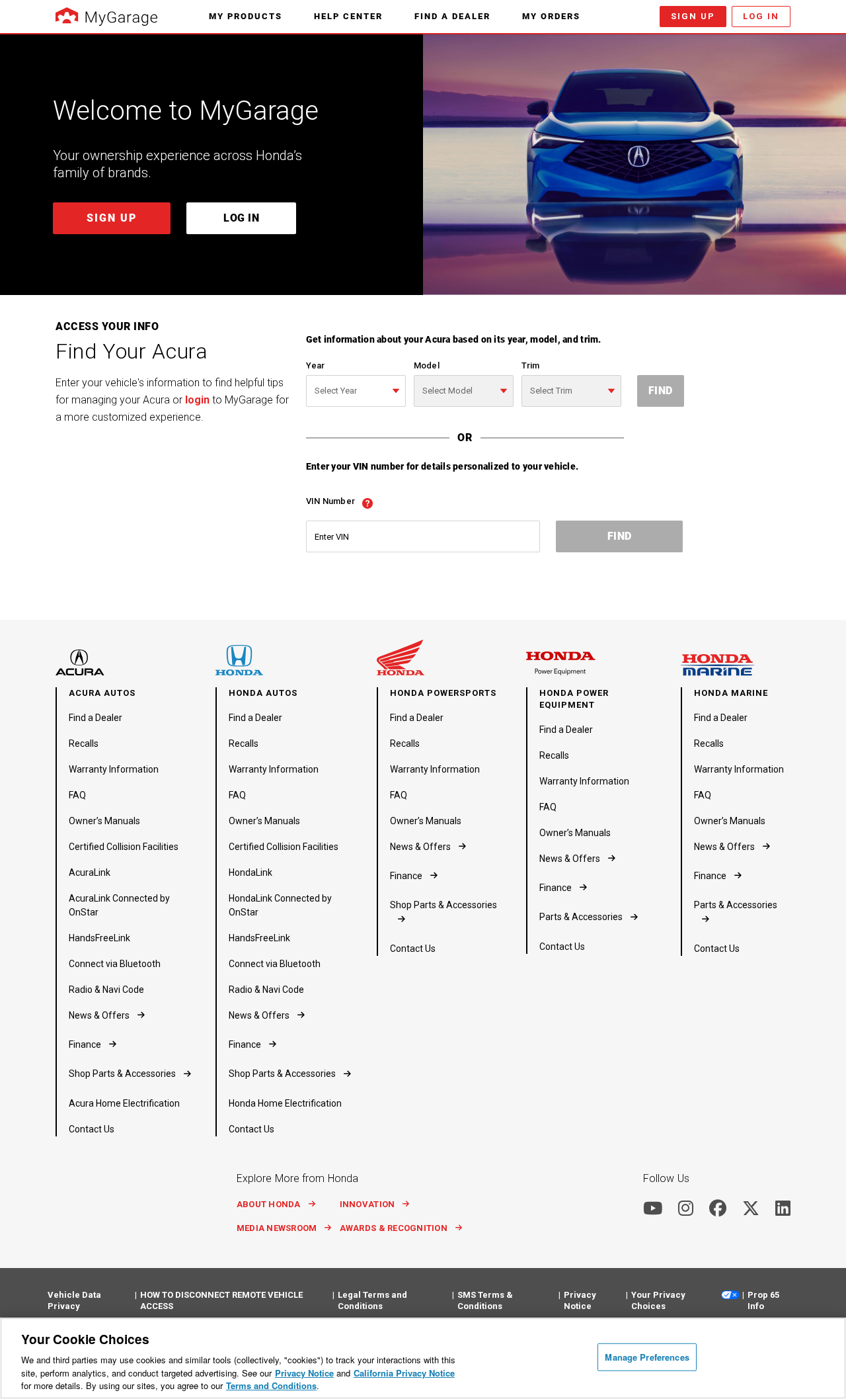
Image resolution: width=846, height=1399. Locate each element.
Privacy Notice (304, 1373)
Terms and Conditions (271, 1385)
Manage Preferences (647, 1357)
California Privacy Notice (404, 1373)
